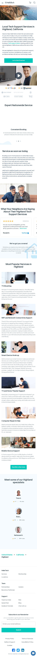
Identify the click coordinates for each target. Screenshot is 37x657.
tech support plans (14, 43)
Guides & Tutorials (7, 606)
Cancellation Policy (27, 642)
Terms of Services (27, 638)
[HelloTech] (11, 2)
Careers (20, 587)
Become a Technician (8, 590)
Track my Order (6, 600)
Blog (19, 603)
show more (23, 228)
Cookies (9, 645)
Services (4, 574)
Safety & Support (9, 642)
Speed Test (5, 603)
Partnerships (6, 587)
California (20, 555)
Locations (5, 577)
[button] (33, 653)
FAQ (19, 600)
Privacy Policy (9, 638)
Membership (22, 574)
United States (7, 555)
